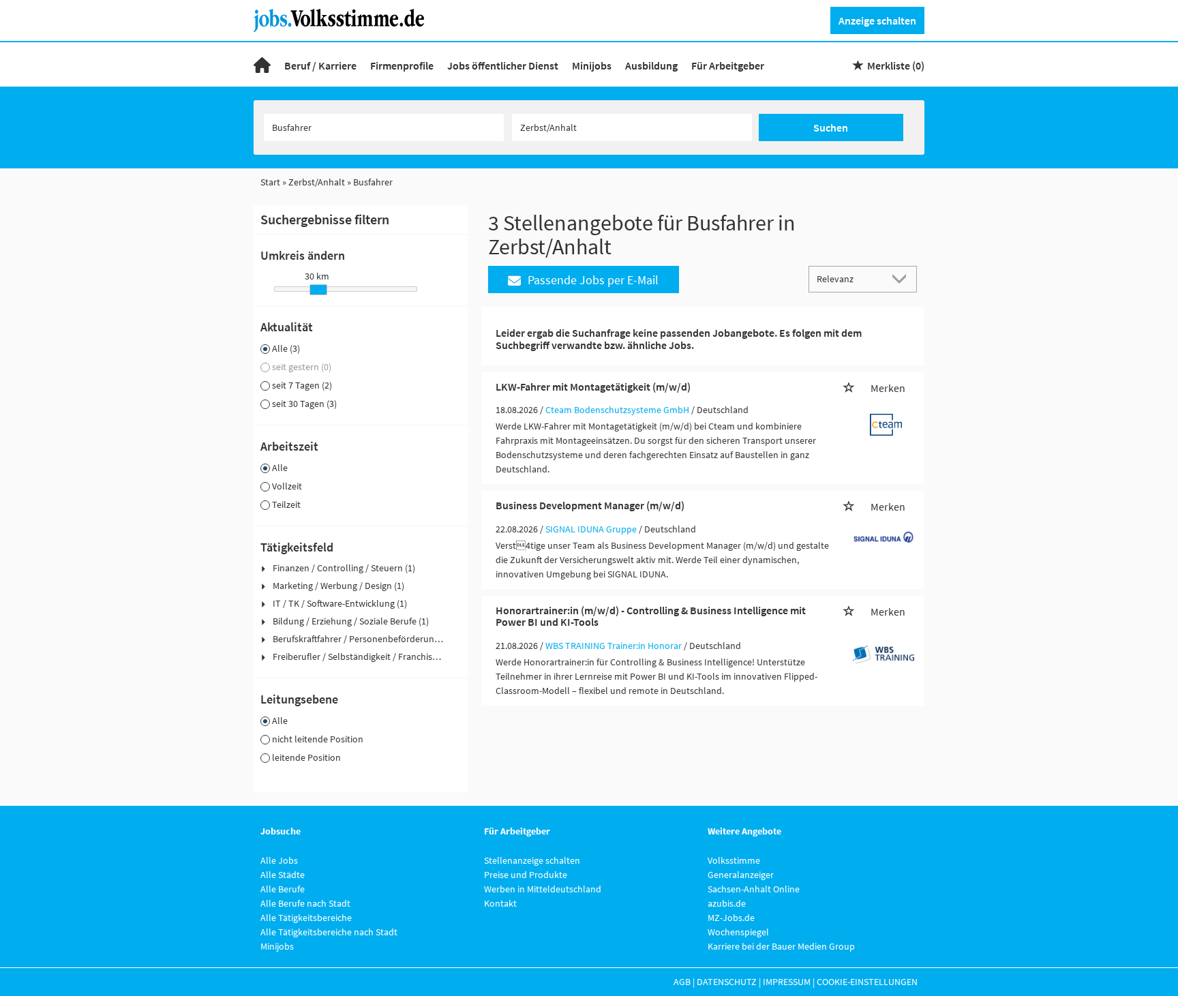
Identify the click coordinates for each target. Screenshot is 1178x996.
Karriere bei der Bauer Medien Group (781, 946)
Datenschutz (727, 982)
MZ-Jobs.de (731, 917)
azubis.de (727, 903)
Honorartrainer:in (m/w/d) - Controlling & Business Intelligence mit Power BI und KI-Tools (651, 616)
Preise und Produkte (525, 875)
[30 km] (318, 289)
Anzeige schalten (877, 20)
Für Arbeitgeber (727, 65)
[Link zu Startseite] (344, 19)
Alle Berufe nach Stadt (305, 903)
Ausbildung (651, 65)
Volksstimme (734, 860)
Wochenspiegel (738, 932)
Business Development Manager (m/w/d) (590, 505)
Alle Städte (282, 875)
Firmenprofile (402, 65)
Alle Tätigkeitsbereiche (306, 917)
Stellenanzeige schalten (532, 860)
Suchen (830, 127)
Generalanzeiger (741, 875)
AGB (682, 982)
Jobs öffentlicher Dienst (502, 65)
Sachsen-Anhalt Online (754, 889)
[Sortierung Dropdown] (902, 278)
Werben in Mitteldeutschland (542, 889)
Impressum (787, 982)
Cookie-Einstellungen (867, 982)
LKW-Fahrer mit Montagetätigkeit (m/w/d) (593, 386)
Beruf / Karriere (320, 65)
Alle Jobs (279, 860)
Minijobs (591, 65)
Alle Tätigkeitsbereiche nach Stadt (328, 932)
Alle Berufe (282, 889)
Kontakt (500, 903)
